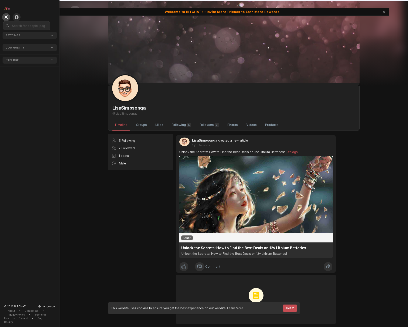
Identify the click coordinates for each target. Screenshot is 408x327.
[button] (26, 25)
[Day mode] (6, 17)
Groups (141, 125)
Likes (159, 125)
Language (48, 306)
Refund (23, 318)
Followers (209, 125)
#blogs (293, 152)
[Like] (184, 266)
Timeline (121, 125)
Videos (251, 125)
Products (271, 125)
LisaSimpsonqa (204, 140)
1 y (194, 145)
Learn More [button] (235, 308)
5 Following (127, 141)
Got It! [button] (290, 308)
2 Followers (127, 148)
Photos (232, 125)
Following (181, 125)
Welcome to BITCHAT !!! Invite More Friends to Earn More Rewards (222, 12)
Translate (204, 145)
